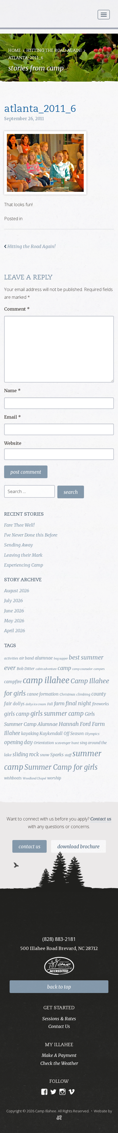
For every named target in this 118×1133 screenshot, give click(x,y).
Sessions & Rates (59, 1018)
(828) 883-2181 (59, 939)
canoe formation (42, 694)
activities (11, 658)
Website (12, 443)
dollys (18, 703)
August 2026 (16, 590)
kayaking (29, 733)
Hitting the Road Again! (54, 51)
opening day (18, 742)
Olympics (92, 734)
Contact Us (29, 847)
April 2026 (14, 630)
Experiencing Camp (23, 565)
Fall (50, 704)
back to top (59, 987)
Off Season (74, 733)
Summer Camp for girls (61, 767)
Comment (17, 309)
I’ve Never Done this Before (30, 535)
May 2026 (14, 620)
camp (64, 668)
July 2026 (13, 600)
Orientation (44, 742)
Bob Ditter (26, 668)
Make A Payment (59, 1055)
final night (78, 703)
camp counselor (82, 669)
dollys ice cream (36, 704)
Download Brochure (78, 847)
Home (14, 51)
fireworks (100, 703)
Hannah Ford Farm (82, 724)
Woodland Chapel (34, 778)
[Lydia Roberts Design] (59, 1117)
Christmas (67, 694)
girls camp (16, 714)
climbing (83, 694)
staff (68, 755)
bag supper (61, 658)
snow (44, 754)
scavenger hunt (67, 743)
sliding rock (26, 754)
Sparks (57, 754)
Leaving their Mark (23, 555)
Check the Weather (59, 1063)
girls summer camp (57, 713)
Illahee (12, 733)
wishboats (13, 778)
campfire (13, 681)
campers (99, 669)
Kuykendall (51, 733)
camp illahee (46, 680)
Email (12, 417)
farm (59, 704)
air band (26, 658)
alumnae (44, 658)
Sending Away (18, 545)
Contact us (100, 819)
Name (12, 390)
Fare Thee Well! (19, 525)
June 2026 (14, 610)
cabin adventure (46, 669)
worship (54, 778)
